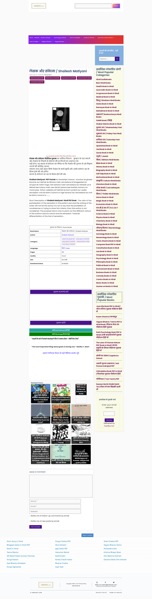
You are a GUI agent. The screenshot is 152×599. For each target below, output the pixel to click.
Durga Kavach (12, 559)
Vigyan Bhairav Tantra (113, 545)
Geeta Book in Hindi (104, 104)
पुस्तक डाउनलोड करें (60, 292)
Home (31, 37)
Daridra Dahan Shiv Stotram (115, 559)
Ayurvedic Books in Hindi (107, 90)
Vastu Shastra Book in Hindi (108, 241)
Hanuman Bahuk (62, 552)
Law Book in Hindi (103, 251)
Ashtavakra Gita (110, 548)
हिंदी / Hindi (66, 248)
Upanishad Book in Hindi (106, 146)
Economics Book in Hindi (106, 204)
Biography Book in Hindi (106, 170)
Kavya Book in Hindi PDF (68, 78)
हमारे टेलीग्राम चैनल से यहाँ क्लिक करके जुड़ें (61, 353)
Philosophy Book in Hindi (106, 262)
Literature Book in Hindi (84, 78)
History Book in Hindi (105, 167)
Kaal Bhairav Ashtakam (16, 563)
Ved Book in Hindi (103, 149)
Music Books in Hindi (105, 283)
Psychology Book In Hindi (107, 258)
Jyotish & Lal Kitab (89, 37)
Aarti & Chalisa (34, 41)
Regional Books (59, 41)
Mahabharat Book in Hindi (107, 111)
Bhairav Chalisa (61, 563)
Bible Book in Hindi (104, 163)
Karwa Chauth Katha (63, 559)
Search (116, 6)
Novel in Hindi (12, 548)
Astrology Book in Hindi (106, 234)
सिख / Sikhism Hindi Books (107, 160)
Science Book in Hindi (105, 214)
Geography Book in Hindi (107, 255)
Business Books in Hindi (106, 272)
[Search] (117, 59)
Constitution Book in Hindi (107, 248)
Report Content (87, 535)
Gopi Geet (59, 567)
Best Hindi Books (103, 83)
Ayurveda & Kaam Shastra (105, 37)
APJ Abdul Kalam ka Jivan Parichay (21, 556)
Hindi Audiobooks (104, 79)
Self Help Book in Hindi (106, 173)
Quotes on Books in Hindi (107, 286)
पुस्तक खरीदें (60, 323)
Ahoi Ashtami (60, 545)
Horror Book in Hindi (104, 197)
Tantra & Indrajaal (75, 37)
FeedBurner (109, 426)
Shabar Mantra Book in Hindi (108, 124)
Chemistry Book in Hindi (106, 221)
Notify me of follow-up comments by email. (50, 516)
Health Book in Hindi (105, 86)
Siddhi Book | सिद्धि (104, 120)
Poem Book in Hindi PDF (37, 82)
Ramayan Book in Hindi (106, 107)
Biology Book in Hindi (105, 224)
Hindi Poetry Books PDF (36, 78)
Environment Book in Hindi (107, 269)
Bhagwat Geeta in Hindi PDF (18, 545)
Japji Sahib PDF (61, 548)
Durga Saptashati (14, 567)
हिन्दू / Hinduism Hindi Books (108, 100)
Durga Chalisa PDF (62, 541)
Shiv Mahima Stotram (112, 556)
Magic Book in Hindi (104, 201)
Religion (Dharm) (47, 41)
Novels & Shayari (45, 37)
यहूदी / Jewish (102, 156)
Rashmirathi (60, 556)
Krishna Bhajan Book (112, 552)
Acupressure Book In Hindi (107, 93)
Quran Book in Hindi (104, 153)
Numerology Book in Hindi (107, 237)
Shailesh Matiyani (68, 235)
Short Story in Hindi (15, 541)
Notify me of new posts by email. (45, 521)
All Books (36, 37)
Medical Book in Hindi (105, 97)
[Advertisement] (76, 23)
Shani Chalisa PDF (111, 541)
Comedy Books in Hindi (106, 276)
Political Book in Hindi (105, 265)
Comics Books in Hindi (106, 279)
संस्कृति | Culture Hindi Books (108, 180)
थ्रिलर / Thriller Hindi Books (107, 194)
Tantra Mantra (12, 552)
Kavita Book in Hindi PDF (52, 78)
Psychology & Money (60, 37)
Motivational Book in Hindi (107, 177)
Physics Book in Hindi (105, 217)
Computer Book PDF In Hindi (108, 244)
